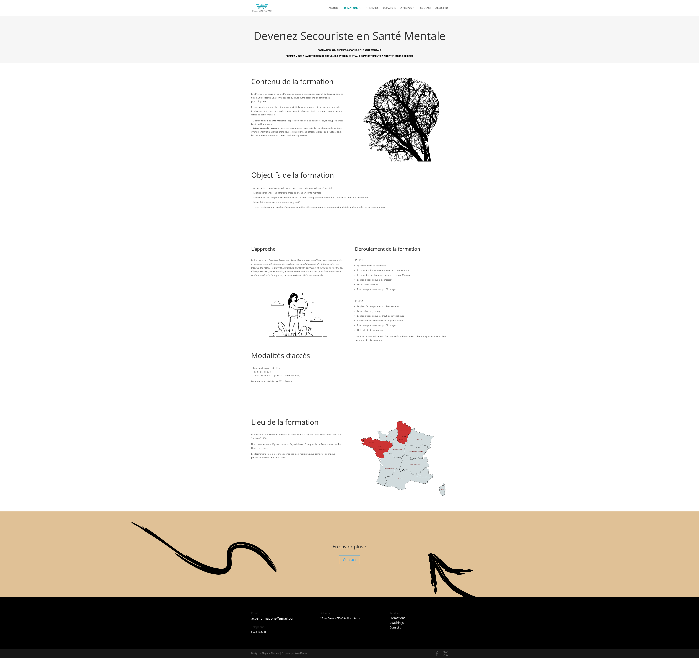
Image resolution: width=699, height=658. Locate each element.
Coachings (397, 623)
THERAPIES (372, 8)
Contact (349, 559)
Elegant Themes (270, 653)
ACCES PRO (441, 8)
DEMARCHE (389, 8)
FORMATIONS (350, 8)
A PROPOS (406, 8)
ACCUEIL (333, 8)
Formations (397, 618)
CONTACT (425, 8)
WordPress (301, 653)
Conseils (395, 627)
